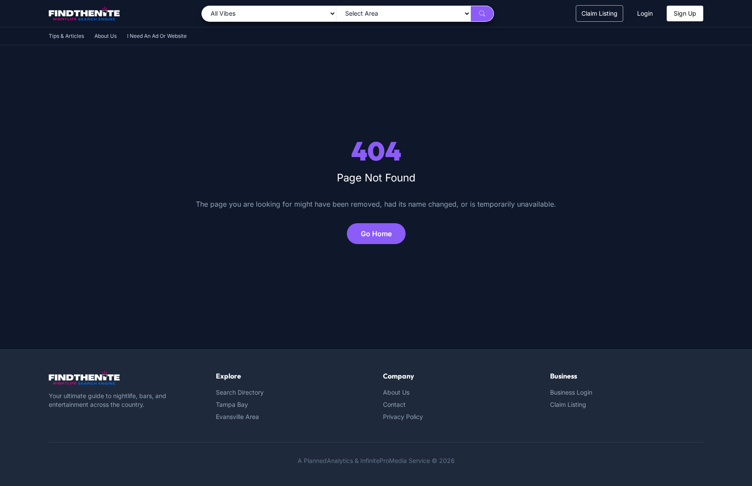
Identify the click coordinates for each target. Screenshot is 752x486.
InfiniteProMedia (383, 460)
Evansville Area (237, 416)
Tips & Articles (66, 36)
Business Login (571, 392)
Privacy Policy (403, 416)
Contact (394, 404)
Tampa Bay (232, 404)
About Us (105, 36)
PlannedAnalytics (328, 460)
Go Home (376, 233)
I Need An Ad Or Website (157, 36)
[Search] (482, 13)
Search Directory (240, 392)
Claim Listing (599, 13)
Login (645, 13)
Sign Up (685, 13)
